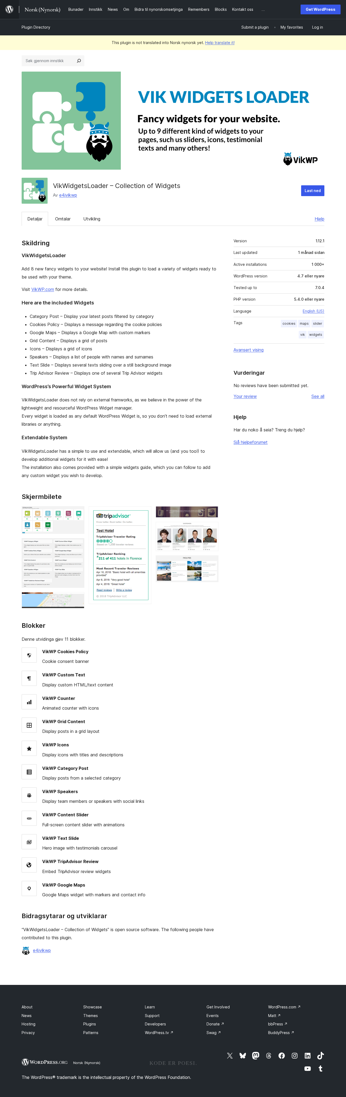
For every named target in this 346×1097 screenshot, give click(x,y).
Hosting (28, 1024)
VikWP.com (42, 289)
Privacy (28, 1032)
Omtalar (63, 219)
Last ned (313, 190)
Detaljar (34, 219)
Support (152, 1015)
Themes (90, 1015)
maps (304, 323)
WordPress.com (284, 1007)
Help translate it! (220, 42)
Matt (274, 1015)
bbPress (278, 1024)
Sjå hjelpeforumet (251, 442)
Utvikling (91, 219)
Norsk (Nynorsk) (86, 1063)
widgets (315, 335)
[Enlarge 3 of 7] (77, 599)
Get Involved (218, 1007)
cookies (288, 323)
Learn (150, 1007)
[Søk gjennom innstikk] (79, 60)
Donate (215, 1024)
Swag (214, 1032)
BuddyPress (281, 1032)
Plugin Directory (36, 27)
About (27, 1007)
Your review (245, 396)
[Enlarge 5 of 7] (211, 513)
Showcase (92, 1007)
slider (317, 323)
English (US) (313, 311)
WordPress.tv (159, 1032)
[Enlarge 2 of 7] (77, 545)
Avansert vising (249, 350)
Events (213, 1015)
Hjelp (319, 219)
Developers (155, 1024)
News (27, 1015)
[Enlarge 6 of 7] (211, 529)
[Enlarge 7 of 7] (211, 562)
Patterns (90, 1032)
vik (302, 335)
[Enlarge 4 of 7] (144, 513)
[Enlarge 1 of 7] (77, 513)
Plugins (89, 1024)
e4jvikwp (68, 195)
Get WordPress (320, 9)
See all (317, 396)
